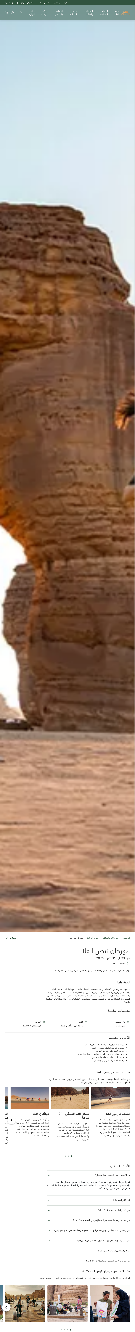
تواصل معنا (44, 2)
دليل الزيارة (32, 13)
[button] (6, 12)
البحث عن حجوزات (59, 2)
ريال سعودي (25, 2)
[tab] (71, 1156)
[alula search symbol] (21, 12)
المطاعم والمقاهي (59, 13)
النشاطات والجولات (89, 13)
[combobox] (30, 2)
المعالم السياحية (104, 13)
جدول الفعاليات (73, 13)
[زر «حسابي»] (12, 12)
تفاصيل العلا (116, 13)
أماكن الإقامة (44, 13)
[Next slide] (11, 1120)
